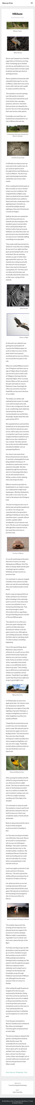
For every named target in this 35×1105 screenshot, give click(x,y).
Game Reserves (10, 1072)
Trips (25, 1072)
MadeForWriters (18, 1103)
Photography (19, 1072)
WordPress (25, 1101)
